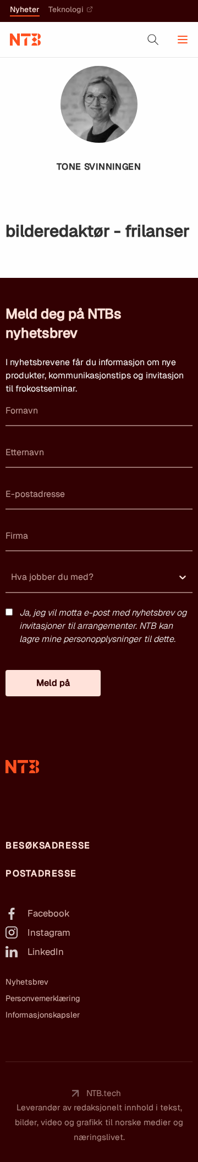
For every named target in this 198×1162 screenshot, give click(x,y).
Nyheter (25, 9)
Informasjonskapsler (43, 1015)
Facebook (49, 913)
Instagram (49, 932)
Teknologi (66, 9)
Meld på (53, 683)
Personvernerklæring (43, 998)
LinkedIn (46, 952)
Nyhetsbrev (27, 982)
